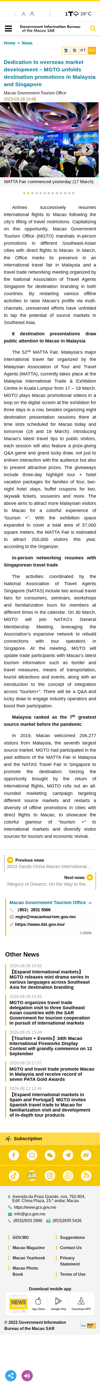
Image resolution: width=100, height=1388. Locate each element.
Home (9, 43)
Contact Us (71, 1248)
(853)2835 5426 (67, 1221)
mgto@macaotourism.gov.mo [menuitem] (45, 917)
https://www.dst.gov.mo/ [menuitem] (40, 924)
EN (92, 50)
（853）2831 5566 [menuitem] (33, 910)
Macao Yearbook (29, 1258)
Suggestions (72, 1237)
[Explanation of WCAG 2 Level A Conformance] (88, 1325)
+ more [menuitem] (86, 932)
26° (86, 13)
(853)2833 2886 (27, 1221)
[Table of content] (7, 29)
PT (83, 50)
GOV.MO (21, 1237)
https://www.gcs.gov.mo (35, 1207)
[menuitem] (50, 903)
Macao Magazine (29, 1248)
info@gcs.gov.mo (29, 1214)
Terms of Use (73, 1274)
